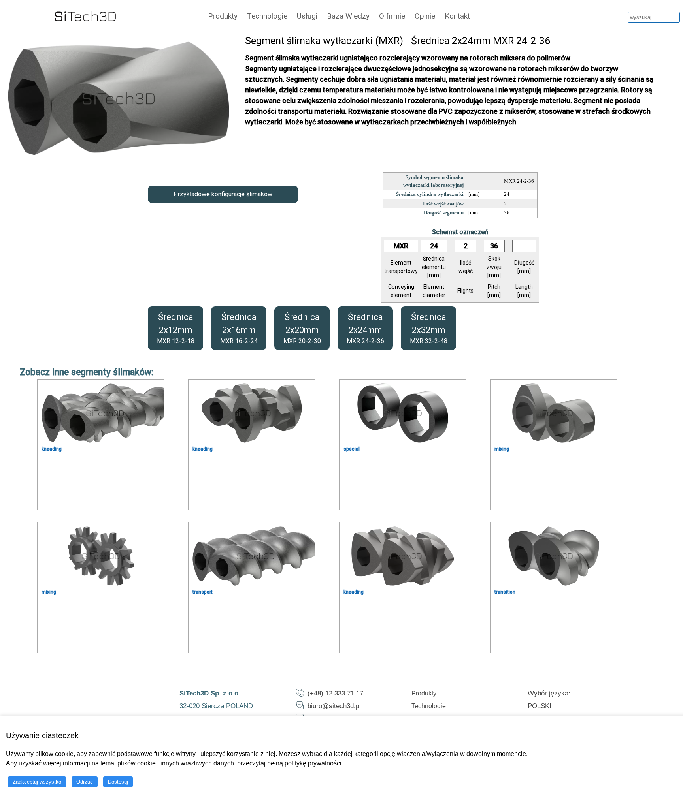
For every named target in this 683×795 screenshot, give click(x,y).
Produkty (223, 16)
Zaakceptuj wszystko (37, 782)
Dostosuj (118, 782)
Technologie (267, 16)
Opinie (425, 16)
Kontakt (457, 16)
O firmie (392, 16)
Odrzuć (84, 782)
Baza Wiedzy (348, 16)
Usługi (307, 16)
